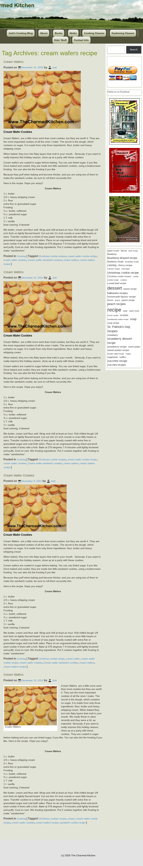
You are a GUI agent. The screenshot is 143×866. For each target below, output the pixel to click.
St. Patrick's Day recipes (118, 329)
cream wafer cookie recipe (82, 256)
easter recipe (130, 289)
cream (71, 818)
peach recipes (116, 304)
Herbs (73, 33)
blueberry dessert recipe (122, 257)
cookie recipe (113, 280)
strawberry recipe (117, 346)
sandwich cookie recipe (72, 822)
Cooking (21, 256)
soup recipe (113, 323)
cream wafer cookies (14, 260)
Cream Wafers (13, 62)
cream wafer (73, 658)
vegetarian (112, 357)
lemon (110, 300)
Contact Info (81, 40)
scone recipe (112, 315)
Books (58, 33)
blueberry (112, 254)
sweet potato (134, 347)
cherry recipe (125, 265)
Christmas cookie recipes (52, 256)
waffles (122, 357)
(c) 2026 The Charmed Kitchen (78, 855)
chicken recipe (113, 269)
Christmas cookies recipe (52, 818)
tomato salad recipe (115, 354)
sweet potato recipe (118, 350)
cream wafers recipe (14, 666)
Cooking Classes (94, 33)
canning (111, 265)
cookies (123, 280)
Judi (54, 67)
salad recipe (134, 311)
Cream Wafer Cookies (18, 475)
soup (133, 319)
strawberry (112, 335)
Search (134, 49)
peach (117, 300)
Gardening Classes (123, 33)
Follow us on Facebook (118, 92)
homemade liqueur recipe (121, 296)
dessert (114, 288)
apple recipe (113, 251)
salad (125, 311)
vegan (128, 354)
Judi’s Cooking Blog (21, 33)
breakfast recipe (132, 262)
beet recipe (133, 251)
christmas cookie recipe (52, 658)
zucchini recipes (116, 364)
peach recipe (128, 300)
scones (124, 315)
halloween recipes (117, 293)
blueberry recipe (115, 261)
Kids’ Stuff (60, 40)
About (43, 33)
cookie (135, 276)
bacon (124, 250)
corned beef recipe (116, 283)
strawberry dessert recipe (119, 341)
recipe (114, 310)
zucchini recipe (117, 361)
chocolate (125, 269)
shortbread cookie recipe (118, 319)
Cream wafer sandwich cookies (45, 260)
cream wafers (70, 260)
